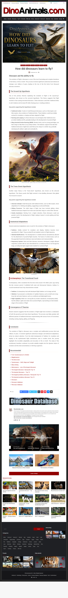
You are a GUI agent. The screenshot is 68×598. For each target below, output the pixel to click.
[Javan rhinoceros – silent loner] (58, 498)
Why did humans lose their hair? (58, 490)
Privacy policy (24, 575)
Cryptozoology (12, 539)
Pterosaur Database (24, 3)
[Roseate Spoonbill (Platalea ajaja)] (10, 498)
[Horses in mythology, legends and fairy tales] (62, 532)
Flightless (8, 541)
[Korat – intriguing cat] (42, 511)
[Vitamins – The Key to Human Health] (10, 511)
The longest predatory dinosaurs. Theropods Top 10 (26, 374)
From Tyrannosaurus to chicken (20, 355)
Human (30, 541)
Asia (52, 18)
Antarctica (48, 18)
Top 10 (18, 18)
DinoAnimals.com (6, 3)
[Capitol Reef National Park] (55, 532)
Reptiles (20, 546)
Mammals (9, 544)
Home (5, 18)
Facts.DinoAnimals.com (33, 3)
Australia (56, 18)
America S (42, 18)
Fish (4, 541)
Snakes (25, 546)
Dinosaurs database (17, 382)
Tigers (34, 546)
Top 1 (38, 546)
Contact (29, 575)
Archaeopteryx (15, 278)
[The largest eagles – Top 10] (28, 565)
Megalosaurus (15, 357)
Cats (41, 537)
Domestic (23, 18)
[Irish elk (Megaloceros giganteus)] (58, 511)
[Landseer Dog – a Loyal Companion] (26, 498)
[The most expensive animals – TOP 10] (10, 485)
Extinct (41, 539)
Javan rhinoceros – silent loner (58, 503)
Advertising (19, 575)
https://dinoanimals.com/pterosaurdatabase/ (23, 417)
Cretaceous (23, 65)
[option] (34, 437)
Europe (60, 18)
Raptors (15, 546)
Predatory (37, 65)
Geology (19, 541)
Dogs (23, 539)
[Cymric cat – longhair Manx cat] (26, 511)
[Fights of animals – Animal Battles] (7, 565)
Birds (37, 537)
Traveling (9, 548)
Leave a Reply (34, 473)
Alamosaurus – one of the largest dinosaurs (23, 367)
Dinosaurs (14, 18)
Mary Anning (14, 365)
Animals (9, 18)
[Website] (14, 420)
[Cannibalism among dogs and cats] (62, 536)
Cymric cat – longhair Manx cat (25, 516)
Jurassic (32, 65)
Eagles (33, 539)
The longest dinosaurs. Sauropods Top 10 (23, 370)
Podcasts (5, 546)
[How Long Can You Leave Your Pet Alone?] (49, 536)
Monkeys (19, 544)
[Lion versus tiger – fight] (7, 559)
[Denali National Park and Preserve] (55, 536)
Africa (32, 18)
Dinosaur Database (15, 3)
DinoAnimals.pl (42, 3)
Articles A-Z (14, 575)
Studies (41, 65)
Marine (14, 544)
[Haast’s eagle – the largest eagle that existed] (18, 559)
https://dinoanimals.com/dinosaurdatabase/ (22, 416)
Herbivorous (25, 541)
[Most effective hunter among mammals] (42, 485)
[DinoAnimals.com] (34, 10)
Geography (14, 541)
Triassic (45, 65)
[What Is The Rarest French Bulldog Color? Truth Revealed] (49, 532)
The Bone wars (15, 360)
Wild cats (28, 18)
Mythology (30, 544)
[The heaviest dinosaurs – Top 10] (26, 485)
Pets (42, 544)
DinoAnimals (28, 573)
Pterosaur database (16, 384)
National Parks (36, 544)
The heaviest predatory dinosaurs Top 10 (22, 377)
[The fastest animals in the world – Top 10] (28, 559)
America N (37, 18)
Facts (49, 575)
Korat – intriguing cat (39, 516)
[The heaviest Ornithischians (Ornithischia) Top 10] (42, 498)
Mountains (24, 544)
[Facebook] (16, 420)
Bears (33, 537)
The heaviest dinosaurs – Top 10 (20, 372)
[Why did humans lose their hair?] (58, 485)
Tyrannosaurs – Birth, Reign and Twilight (22, 362)
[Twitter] (18, 420)
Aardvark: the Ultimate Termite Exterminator (34, 437)
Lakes (40, 541)
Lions (4, 544)
